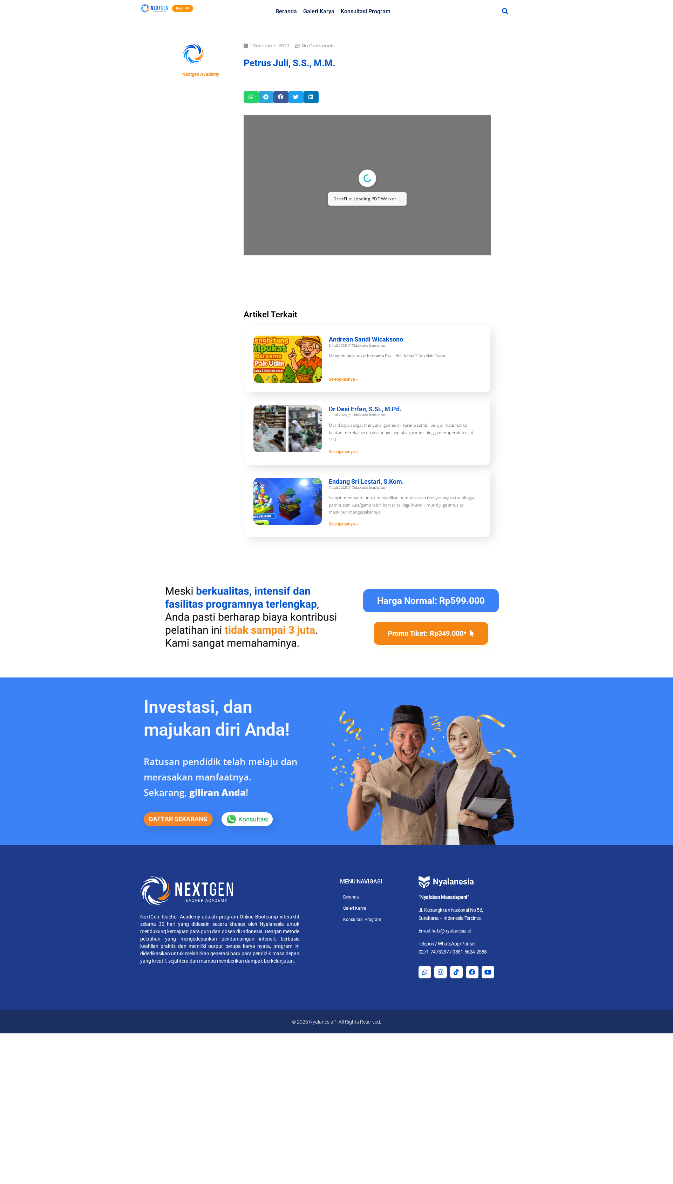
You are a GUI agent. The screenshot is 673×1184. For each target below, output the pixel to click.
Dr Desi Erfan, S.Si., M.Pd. (365, 409)
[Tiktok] (456, 972)
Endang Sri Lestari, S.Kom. (366, 481)
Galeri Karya (318, 11)
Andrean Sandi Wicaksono (366, 339)
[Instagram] (440, 972)
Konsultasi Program (365, 11)
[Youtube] (488, 972)
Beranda (286, 11)
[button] (505, 11)
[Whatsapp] (425, 972)
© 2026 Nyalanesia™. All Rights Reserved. (336, 1022)
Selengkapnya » (343, 379)
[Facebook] (472, 972)
